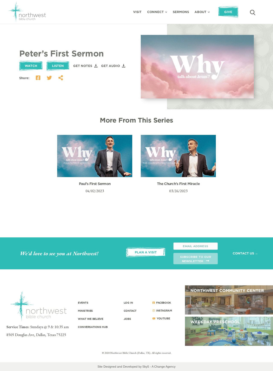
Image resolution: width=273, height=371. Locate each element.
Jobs (127, 318)
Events (83, 302)
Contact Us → (245, 253)
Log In (128, 302)
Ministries (85, 310)
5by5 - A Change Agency (159, 366)
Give (228, 12)
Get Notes (82, 66)
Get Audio (110, 66)
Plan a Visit (146, 252)
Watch (31, 66)
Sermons (181, 12)
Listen (58, 66)
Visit (137, 12)
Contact (130, 310)
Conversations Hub (93, 327)
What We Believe (90, 318)
